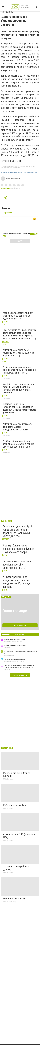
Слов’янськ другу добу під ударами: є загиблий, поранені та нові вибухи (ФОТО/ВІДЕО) (17, 531)
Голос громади (14, 610)
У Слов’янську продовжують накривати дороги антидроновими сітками (17, 427)
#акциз (20, 172)
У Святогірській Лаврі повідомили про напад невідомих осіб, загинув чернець (16, 582)
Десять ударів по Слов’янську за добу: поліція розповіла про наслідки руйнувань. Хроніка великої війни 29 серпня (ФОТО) (19, 334)
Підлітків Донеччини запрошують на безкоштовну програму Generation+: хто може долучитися (19, 408)
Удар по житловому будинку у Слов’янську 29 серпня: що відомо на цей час (17, 315)
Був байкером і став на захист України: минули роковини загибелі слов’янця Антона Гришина (18, 388)
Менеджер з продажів (14, 898)
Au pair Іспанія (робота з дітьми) (16, 868)
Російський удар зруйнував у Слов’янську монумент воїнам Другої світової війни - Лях (18, 444)
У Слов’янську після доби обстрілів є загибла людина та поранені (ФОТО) (18, 353)
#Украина (4, 172)
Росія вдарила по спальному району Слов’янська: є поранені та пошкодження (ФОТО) (19, 370)
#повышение (12, 172)
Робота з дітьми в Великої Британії (16, 774)
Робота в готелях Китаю (15, 805)
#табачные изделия (30, 172)
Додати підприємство (20, 675)
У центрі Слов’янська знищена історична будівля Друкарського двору (18, 549)
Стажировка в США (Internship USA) (19, 836)
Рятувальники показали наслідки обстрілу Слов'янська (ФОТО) (16, 564)
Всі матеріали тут (20, 625)
